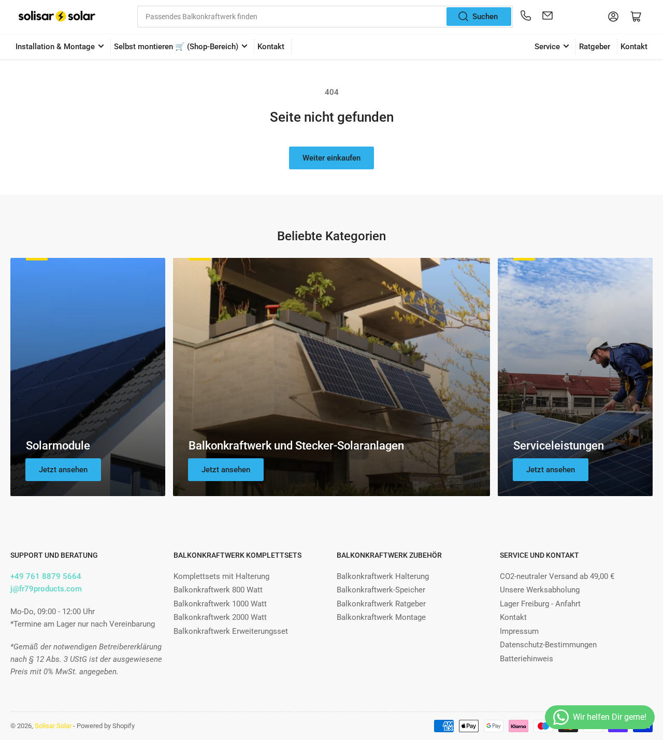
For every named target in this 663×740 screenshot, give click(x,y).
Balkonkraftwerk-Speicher (381, 589)
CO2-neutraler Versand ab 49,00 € (557, 576)
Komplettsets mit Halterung (221, 576)
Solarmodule (58, 445)
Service (547, 46)
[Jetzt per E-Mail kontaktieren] (547, 16)
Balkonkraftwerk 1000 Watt (220, 603)
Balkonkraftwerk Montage (381, 617)
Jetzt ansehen (63, 469)
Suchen (485, 16)
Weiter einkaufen (331, 158)
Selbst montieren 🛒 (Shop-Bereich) (176, 46)
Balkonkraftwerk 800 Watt (218, 589)
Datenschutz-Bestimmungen (548, 644)
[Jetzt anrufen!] (526, 16)
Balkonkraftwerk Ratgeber (381, 603)
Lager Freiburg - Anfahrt (540, 603)
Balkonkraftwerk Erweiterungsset (231, 631)
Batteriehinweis (526, 658)
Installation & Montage (55, 46)
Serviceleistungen (558, 445)
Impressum (519, 631)
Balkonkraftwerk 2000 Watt (220, 617)
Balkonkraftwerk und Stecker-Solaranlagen (296, 445)
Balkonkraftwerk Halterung (383, 576)
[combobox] (325, 16)
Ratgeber (594, 46)
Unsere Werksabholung (540, 589)
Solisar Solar (53, 726)
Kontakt (270, 46)
